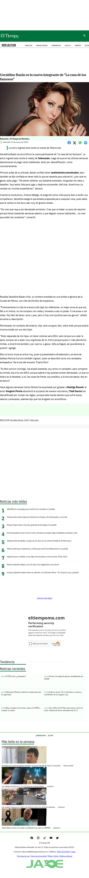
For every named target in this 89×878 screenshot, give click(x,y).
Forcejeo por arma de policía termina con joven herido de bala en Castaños (37, 765)
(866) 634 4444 (63, 851)
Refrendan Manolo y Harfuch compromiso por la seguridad (21, 693)
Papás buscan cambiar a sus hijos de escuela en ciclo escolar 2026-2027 (37, 556)
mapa (73, 851)
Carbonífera (56, 45)
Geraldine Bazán (16, 420)
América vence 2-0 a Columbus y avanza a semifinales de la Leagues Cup (63, 693)
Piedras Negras (42, 45)
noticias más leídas (44, 598)
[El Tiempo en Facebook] (33, 838)
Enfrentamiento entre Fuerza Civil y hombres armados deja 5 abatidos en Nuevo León (42, 532)
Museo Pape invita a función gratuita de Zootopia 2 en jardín (32, 525)
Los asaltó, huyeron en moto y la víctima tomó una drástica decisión (33, 807)
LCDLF (26, 420)
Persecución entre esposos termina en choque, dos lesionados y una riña (37, 517)
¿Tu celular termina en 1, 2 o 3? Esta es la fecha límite (28, 786)
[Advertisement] (44, 15)
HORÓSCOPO (41, 735)
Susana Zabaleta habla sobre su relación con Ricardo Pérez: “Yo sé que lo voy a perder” (43, 572)
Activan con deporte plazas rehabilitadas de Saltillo (63, 677)
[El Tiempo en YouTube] (53, 838)
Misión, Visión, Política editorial (60, 856)
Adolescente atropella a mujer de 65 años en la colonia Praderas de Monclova (39, 540)
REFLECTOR (9, 45)
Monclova (28, 45)
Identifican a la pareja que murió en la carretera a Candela (31, 509)
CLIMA (50, 735)
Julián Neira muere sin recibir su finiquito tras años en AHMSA (31, 828)
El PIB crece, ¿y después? (13, 676)
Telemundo (34, 420)
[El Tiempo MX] (9, 37)
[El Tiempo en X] (57, 838)
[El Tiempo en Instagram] (40, 838)
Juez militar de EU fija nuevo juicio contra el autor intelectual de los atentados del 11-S (63, 709)
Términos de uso (23, 856)
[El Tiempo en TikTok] (46, 838)
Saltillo (68, 45)
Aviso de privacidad (38, 856)
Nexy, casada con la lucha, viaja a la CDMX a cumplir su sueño (20, 709)
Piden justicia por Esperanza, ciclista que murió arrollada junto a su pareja (37, 548)
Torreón (78, 45)
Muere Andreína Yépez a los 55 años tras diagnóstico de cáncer (33, 564)
